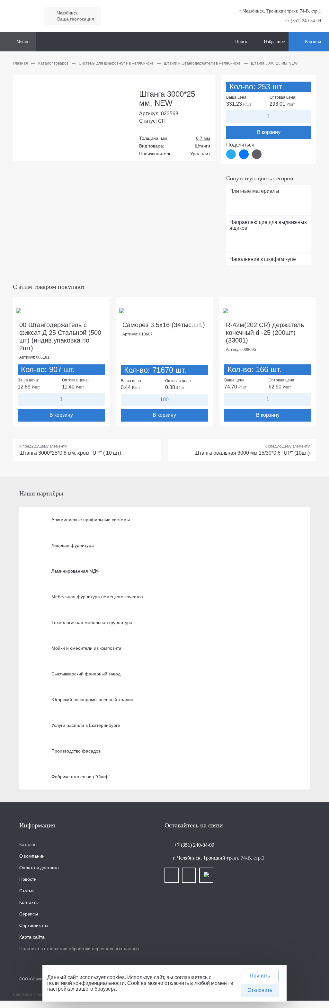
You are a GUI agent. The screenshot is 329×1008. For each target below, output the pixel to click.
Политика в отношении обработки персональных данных (79, 948)
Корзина (313, 41)
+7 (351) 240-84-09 (302, 20)
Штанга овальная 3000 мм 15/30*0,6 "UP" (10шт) (252, 453)
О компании (32, 856)
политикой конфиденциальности (86, 983)
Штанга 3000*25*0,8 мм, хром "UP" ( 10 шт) (70, 453)
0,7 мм (203, 138)
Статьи (26, 890)
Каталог (27, 844)
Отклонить (259, 990)
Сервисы (28, 913)
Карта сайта (32, 937)
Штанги (202, 145)
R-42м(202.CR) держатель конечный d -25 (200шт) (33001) (265, 332)
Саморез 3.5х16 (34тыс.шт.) (163, 324)
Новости (28, 879)
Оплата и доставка (39, 867)
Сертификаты (33, 925)
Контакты (29, 902)
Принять (260, 975)
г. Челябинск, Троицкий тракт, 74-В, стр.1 (218, 858)
